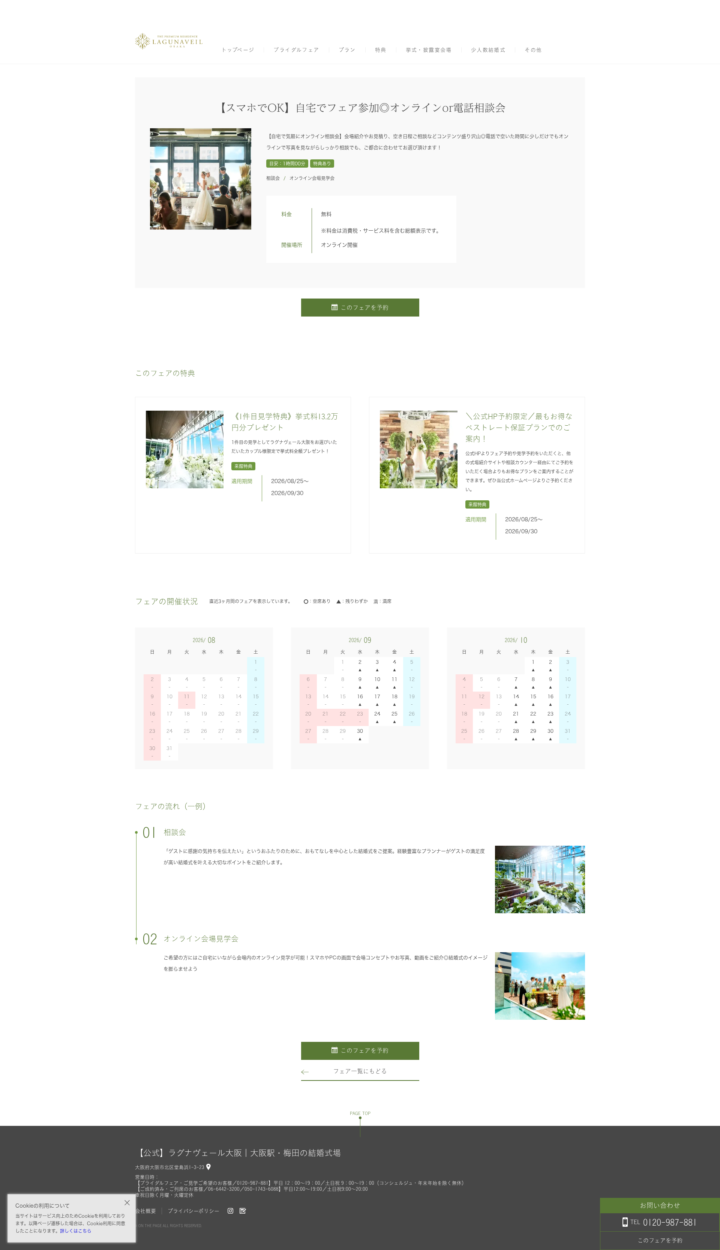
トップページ (237, 50)
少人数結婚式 (488, 50)
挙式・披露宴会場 (429, 50)
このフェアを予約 (364, 308)
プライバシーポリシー (193, 1211)
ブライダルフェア (296, 50)
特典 (381, 50)
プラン (347, 50)
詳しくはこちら (76, 1231)
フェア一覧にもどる (360, 1071)
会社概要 (145, 1211)
